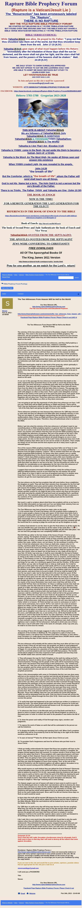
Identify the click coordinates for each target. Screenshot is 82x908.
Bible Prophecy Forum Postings (35, 275)
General (21, 275)
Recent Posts (6, 277)
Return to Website (7, 275)
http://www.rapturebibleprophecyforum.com (48, 306)
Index (15, 275)
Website (32, 893)
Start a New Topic (7, 288)
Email (23, 893)
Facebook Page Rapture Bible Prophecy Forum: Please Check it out (49, 888)
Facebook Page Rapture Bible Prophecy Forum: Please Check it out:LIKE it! (49, 317)
